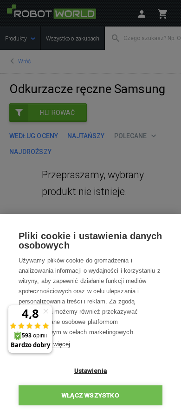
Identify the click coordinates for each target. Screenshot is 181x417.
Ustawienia (90, 370)
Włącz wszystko (90, 395)
